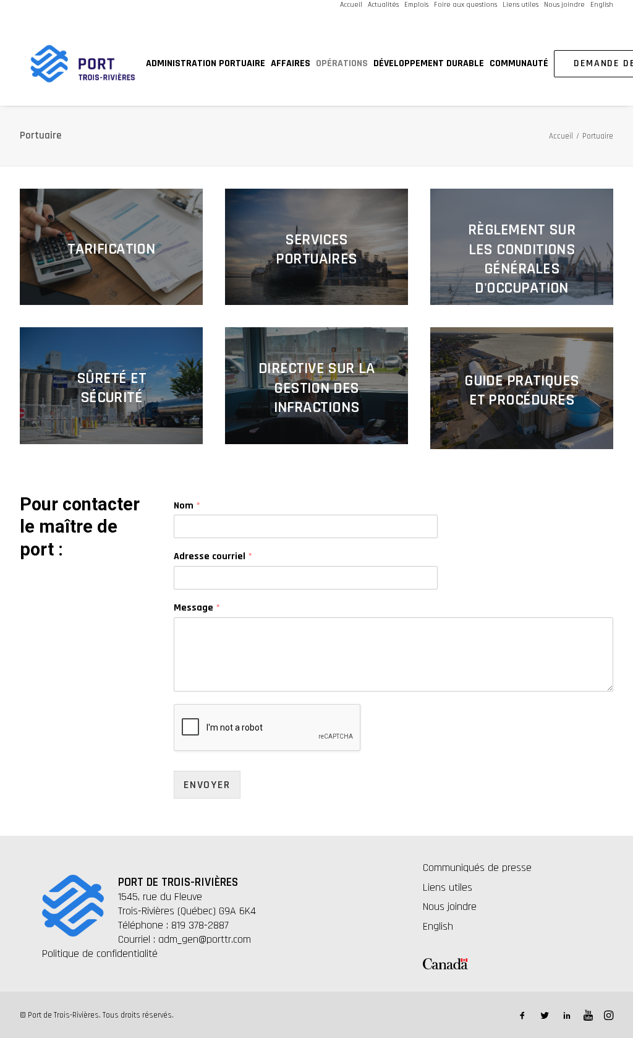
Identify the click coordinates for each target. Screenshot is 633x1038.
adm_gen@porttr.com (204, 939)
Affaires (290, 63)
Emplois (416, 4)
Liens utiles (520, 4)
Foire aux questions (465, 4)
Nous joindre (564, 4)
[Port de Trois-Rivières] (83, 63)
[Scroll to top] (607, 988)
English (601, 4)
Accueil (351, 4)
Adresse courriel (213, 557)
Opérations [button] (342, 63)
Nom (187, 506)
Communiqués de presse (477, 867)
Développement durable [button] (428, 63)
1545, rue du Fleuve (160, 897)
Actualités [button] (383, 4)
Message (197, 608)
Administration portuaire (205, 63)
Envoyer (207, 785)
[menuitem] (351, 4)
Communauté (519, 63)
